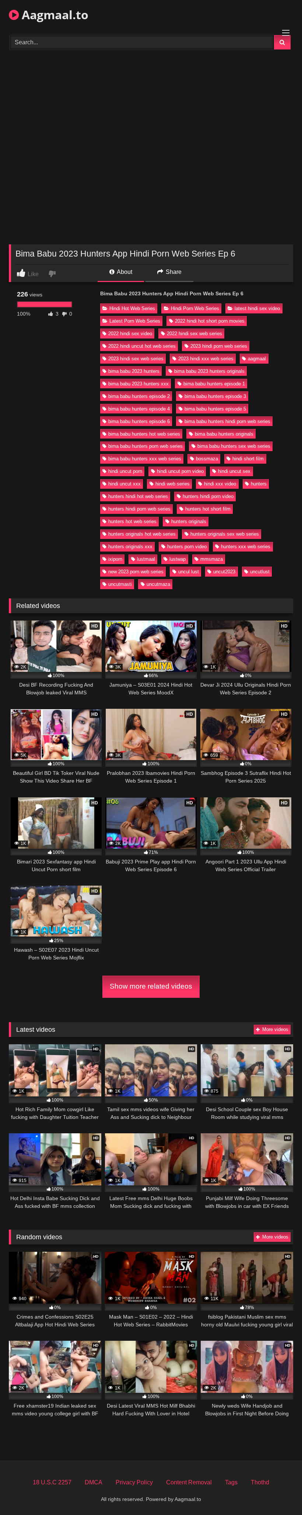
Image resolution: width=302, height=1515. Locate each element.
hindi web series (172, 484)
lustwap (177, 559)
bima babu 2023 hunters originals (209, 371)
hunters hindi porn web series (139, 509)
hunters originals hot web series (142, 534)
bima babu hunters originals (224, 434)
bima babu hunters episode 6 (139, 421)
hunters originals (188, 521)
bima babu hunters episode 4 (139, 409)
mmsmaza (211, 559)
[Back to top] (279, 1493)
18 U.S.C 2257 (52, 1482)
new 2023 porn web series (136, 571)
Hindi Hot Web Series (132, 308)
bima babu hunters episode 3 (215, 396)
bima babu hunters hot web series (144, 434)
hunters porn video (187, 546)
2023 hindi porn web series (218, 346)
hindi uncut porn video (180, 471)
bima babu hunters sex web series (233, 446)
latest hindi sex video (257, 308)
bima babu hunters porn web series (145, 446)
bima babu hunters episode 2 (139, 396)
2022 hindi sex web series (194, 333)
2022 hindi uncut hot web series (142, 346)
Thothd (260, 1482)
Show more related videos (151, 986)
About (124, 272)
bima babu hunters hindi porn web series (227, 421)
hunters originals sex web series (224, 534)
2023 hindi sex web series (136, 358)
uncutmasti (120, 584)
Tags (231, 1482)
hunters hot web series (132, 521)
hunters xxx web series (245, 546)
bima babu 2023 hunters (133, 371)
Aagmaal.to (53, 15)
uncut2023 (224, 571)
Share (173, 272)
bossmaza (207, 458)
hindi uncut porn (125, 471)
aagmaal (257, 358)
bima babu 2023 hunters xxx (138, 384)
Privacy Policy (134, 1482)
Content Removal (189, 1482)
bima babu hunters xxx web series (144, 458)
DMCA (93, 1482)
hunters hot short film (208, 509)
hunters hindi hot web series (138, 496)
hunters (259, 484)
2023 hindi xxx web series (205, 358)
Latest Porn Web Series (134, 321)
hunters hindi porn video (208, 496)
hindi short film (248, 458)
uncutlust (260, 571)
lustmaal (146, 559)
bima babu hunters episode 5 (215, 409)
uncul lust (188, 571)
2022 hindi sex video (130, 333)
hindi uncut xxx (124, 484)
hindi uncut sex (234, 471)
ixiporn (115, 559)
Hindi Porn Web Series (195, 308)
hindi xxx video (220, 484)
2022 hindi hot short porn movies (210, 321)
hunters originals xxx (130, 546)
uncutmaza (158, 584)
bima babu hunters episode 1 (214, 384)
